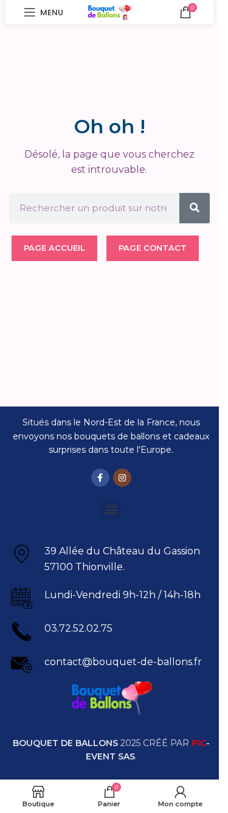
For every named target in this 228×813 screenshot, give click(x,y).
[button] (111, 509)
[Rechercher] (194, 208)
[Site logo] (110, 11)
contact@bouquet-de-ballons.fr (123, 662)
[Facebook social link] (100, 478)
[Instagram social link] (122, 478)
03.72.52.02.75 (78, 628)
